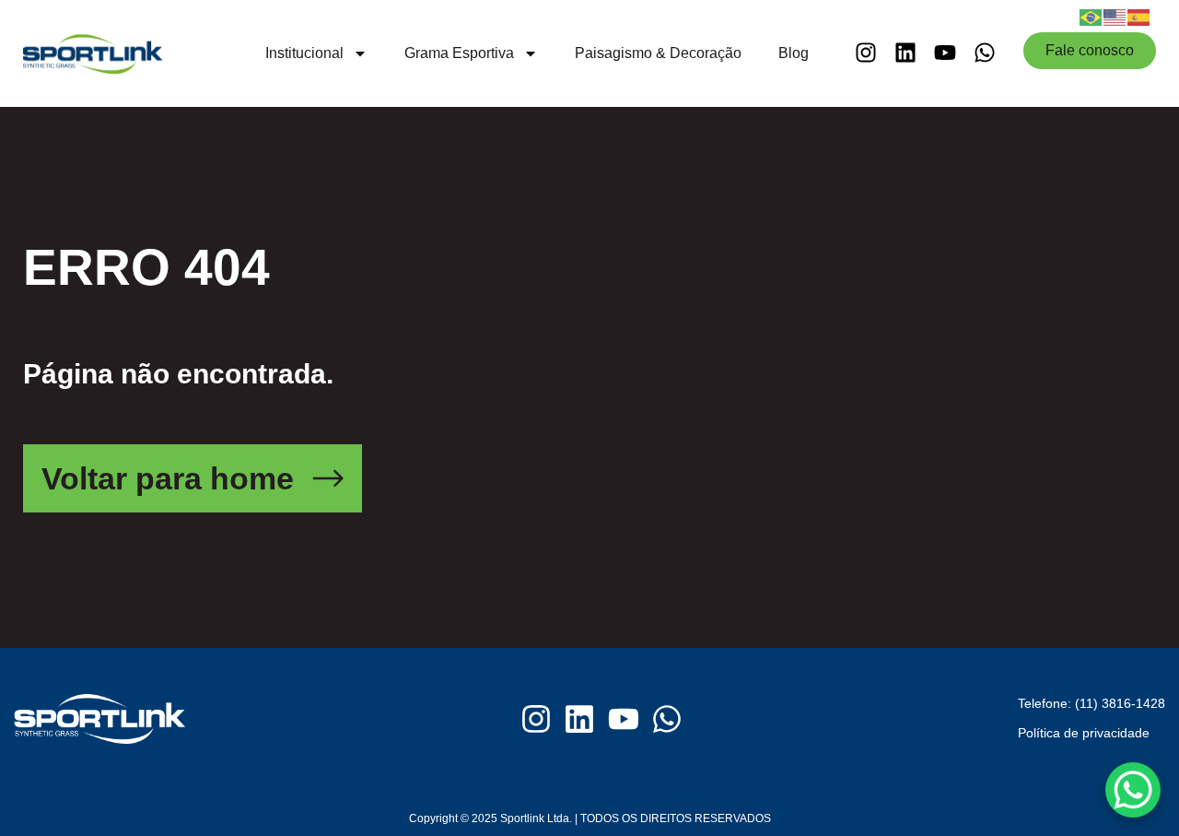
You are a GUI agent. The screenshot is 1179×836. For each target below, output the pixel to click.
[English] (1115, 15)
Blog (793, 53)
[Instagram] (865, 52)
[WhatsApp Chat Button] (1133, 790)
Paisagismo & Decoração (658, 53)
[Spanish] (1139, 15)
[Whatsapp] (985, 52)
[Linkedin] (905, 52)
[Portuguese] (1091, 15)
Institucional (304, 53)
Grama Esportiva (459, 53)
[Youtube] (945, 52)
